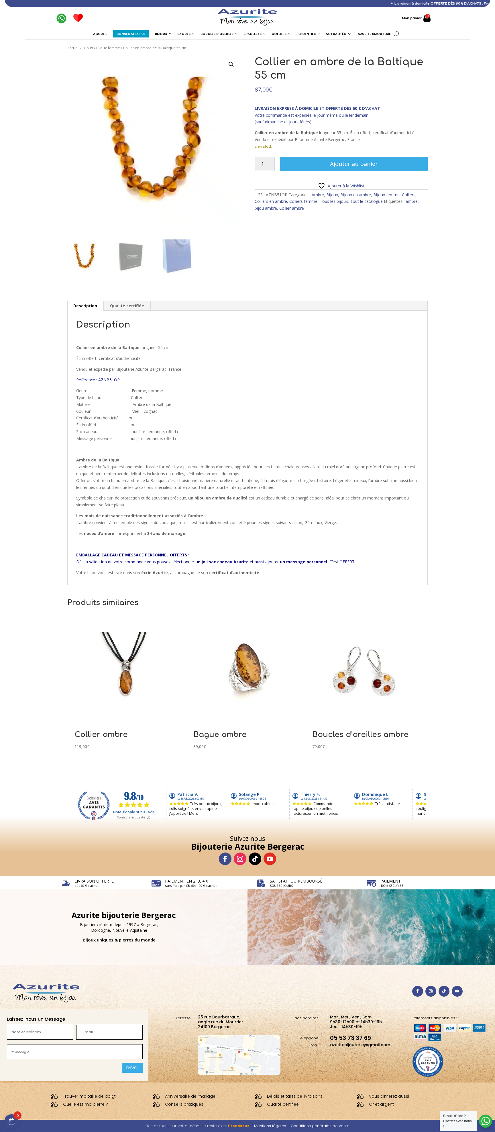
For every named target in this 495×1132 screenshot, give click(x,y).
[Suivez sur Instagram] (240, 859)
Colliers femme (303, 201)
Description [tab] (85, 305)
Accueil (73, 47)
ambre (412, 201)
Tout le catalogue (366, 201)
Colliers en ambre (271, 201)
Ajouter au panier (354, 164)
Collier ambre (291, 208)
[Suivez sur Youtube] (270, 859)
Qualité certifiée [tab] (127, 305)
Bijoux (87, 47)
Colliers (408, 194)
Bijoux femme (108, 47)
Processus (239, 1126)
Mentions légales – (272, 1126)
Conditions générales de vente (320, 1126)
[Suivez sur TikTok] (255, 859)
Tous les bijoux (334, 201)
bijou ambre (266, 208)
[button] (231, 64)
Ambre (318, 194)
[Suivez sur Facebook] (225, 859)
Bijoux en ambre (355, 194)
